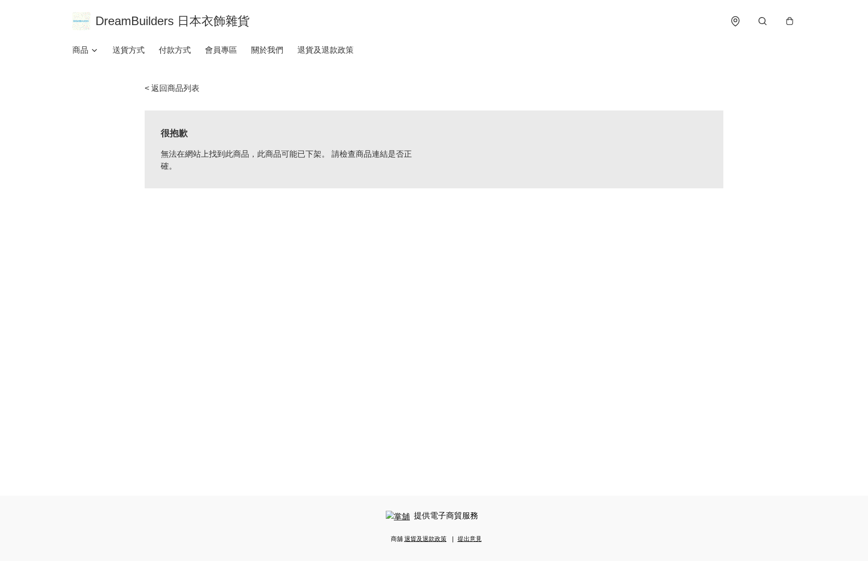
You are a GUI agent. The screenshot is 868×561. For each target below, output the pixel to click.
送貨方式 (129, 50)
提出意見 (470, 538)
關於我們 (267, 50)
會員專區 (221, 50)
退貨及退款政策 (325, 50)
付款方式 (175, 50)
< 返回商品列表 (172, 88)
